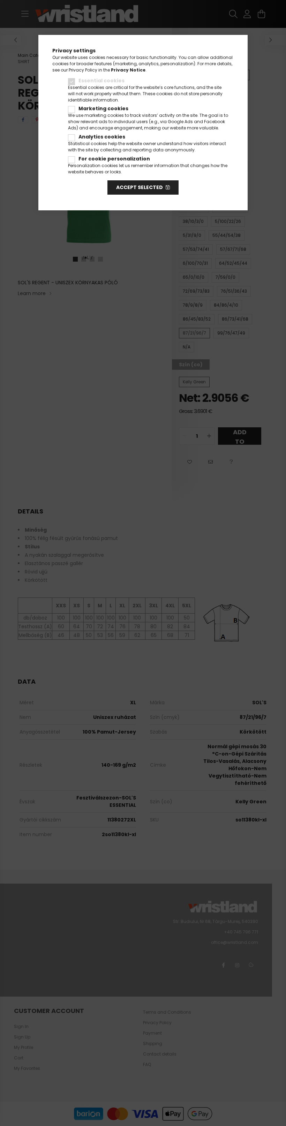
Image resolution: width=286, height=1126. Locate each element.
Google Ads (180, 122)
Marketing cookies (103, 108)
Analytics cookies (101, 136)
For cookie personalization (114, 158)
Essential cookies (101, 80)
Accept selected (139, 187)
